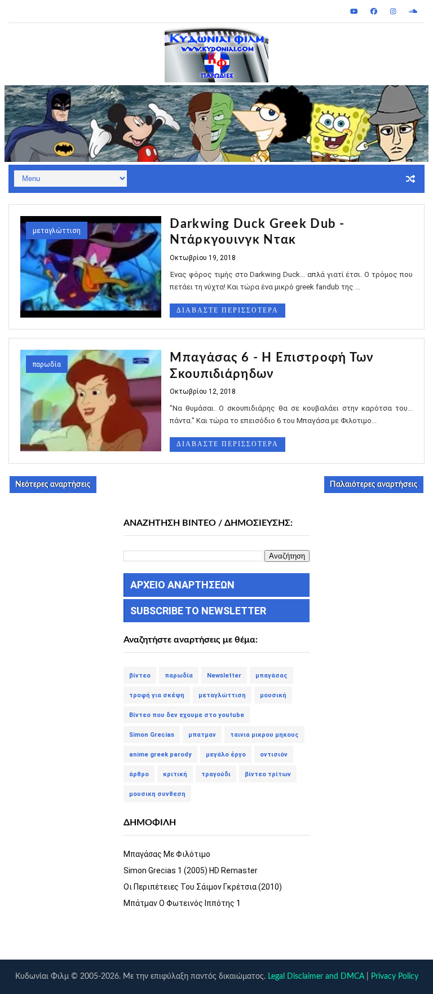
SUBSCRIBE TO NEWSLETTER (198, 611)
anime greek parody (160, 754)
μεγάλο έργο (226, 754)
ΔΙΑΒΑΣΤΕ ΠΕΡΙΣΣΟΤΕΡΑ (227, 310)
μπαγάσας (271, 675)
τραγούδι (216, 774)
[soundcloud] (413, 11)
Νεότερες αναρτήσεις (53, 485)
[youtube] (354, 11)
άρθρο (139, 774)
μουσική (273, 695)
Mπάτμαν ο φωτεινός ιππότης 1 (182, 903)
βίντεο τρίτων (268, 774)
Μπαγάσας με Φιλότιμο (166, 854)
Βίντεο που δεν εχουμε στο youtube (186, 715)
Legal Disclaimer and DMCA (316, 976)
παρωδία (47, 364)
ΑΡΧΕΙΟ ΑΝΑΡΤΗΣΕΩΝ (182, 585)
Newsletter (224, 675)
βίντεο (140, 675)
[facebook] (373, 11)
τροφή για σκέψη (156, 695)
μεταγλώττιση (57, 231)
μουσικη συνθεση (157, 794)
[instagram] (393, 11)
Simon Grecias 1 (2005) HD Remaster (190, 870)
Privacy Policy (394, 976)
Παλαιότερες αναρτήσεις (374, 485)
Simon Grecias (151, 734)
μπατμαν (202, 734)
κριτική (175, 774)
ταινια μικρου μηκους (264, 734)
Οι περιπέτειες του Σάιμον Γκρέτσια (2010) (202, 886)
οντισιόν (274, 754)
